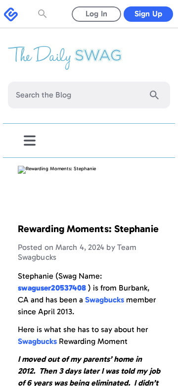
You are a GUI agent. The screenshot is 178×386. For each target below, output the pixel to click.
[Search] (154, 95)
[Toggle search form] (43, 14)
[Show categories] (30, 140)
